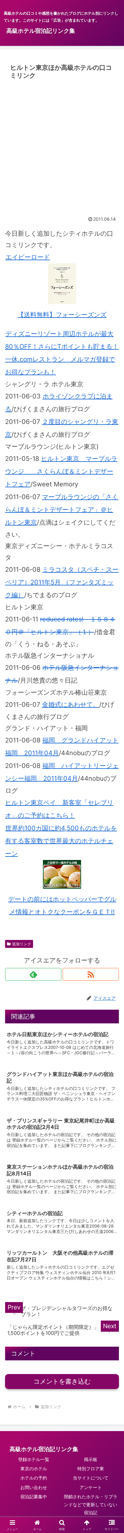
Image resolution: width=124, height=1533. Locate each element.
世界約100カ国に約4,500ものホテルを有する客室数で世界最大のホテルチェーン (61, 840)
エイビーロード (27, 257)
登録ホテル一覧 (33, 1459)
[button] (111, 1123)
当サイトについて (90, 1477)
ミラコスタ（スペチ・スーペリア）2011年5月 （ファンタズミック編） (62, 582)
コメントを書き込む (62, 1381)
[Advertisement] (62, 147)
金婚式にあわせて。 (70, 704)
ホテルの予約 (33, 1477)
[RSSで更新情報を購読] (91, 974)
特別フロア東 (90, 1468)
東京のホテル (33, 1468)
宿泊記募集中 (33, 1496)
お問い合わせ (33, 1487)
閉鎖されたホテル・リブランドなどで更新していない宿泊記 (90, 1504)
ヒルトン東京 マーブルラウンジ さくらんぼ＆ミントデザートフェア (61, 471)
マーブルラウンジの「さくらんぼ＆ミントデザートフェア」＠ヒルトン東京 (61, 509)
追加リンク (21, 944)
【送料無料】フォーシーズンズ (62, 315)
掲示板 (90, 1459)
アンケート (90, 1487)
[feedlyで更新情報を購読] (33, 974)
